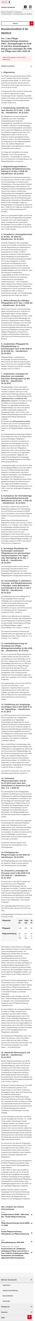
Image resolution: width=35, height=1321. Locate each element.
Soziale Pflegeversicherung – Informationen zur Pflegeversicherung (15, 1234)
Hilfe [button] (3, 1318)
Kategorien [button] (5, 1307)
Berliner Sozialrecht (7, 12)
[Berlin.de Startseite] (6, 2)
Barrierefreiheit (8, 1296)
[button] (16, 66)
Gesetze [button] (4, 1312)
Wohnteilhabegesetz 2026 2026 (12, 1242)
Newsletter (6, 1301)
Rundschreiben (7, 14)
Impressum (6, 1285)
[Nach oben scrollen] (29, 1317)
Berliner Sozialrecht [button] (9, 1280)
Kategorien (18, 12)
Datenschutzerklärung (10, 1290)
